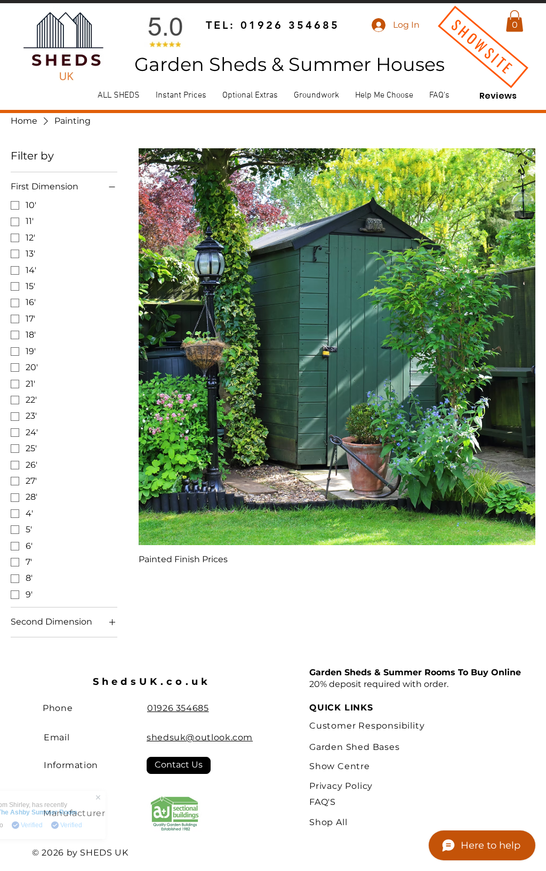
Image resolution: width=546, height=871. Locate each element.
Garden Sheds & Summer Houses (289, 64)
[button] (514, 21)
